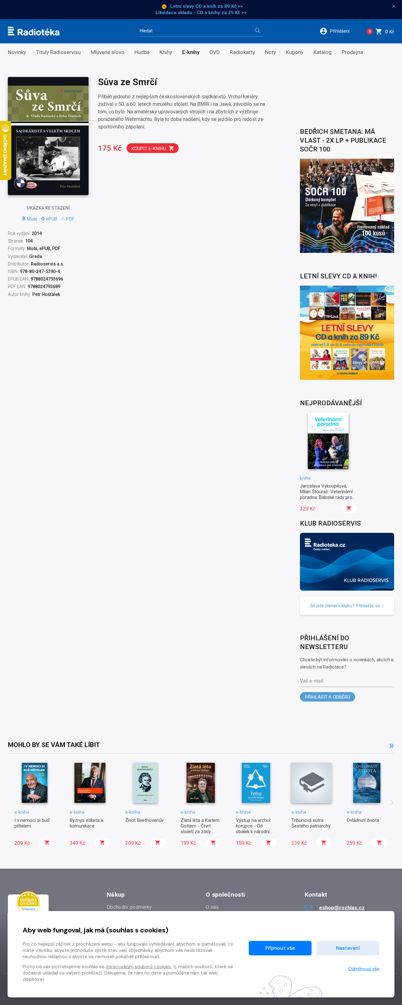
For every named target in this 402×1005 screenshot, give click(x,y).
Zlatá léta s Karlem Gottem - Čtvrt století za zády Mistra (200, 828)
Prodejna (352, 52)
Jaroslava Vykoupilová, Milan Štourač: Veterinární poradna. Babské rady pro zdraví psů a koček (326, 494)
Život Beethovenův (144, 820)
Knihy (166, 52)
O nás (212, 907)
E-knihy (190, 52)
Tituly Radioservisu (58, 52)
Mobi (32, 219)
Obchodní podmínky (129, 907)
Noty (270, 52)
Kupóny (294, 52)
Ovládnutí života (363, 820)
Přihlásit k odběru (327, 697)
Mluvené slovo (107, 52)
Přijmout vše (280, 948)
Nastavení (348, 948)
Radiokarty (242, 52)
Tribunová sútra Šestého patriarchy (310, 823)
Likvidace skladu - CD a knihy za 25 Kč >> (201, 12)
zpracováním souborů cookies (138, 967)
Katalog (322, 52)
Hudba (141, 52)
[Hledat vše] (257, 31)
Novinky (17, 52)
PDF (70, 219)
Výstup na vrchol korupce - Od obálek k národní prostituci (253, 828)
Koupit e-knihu (149, 148)
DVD (214, 52)
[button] (338, 31)
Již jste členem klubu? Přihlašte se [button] (345, 606)
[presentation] (392, 803)
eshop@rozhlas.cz (342, 907)
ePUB (51, 219)
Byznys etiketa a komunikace (86, 823)
